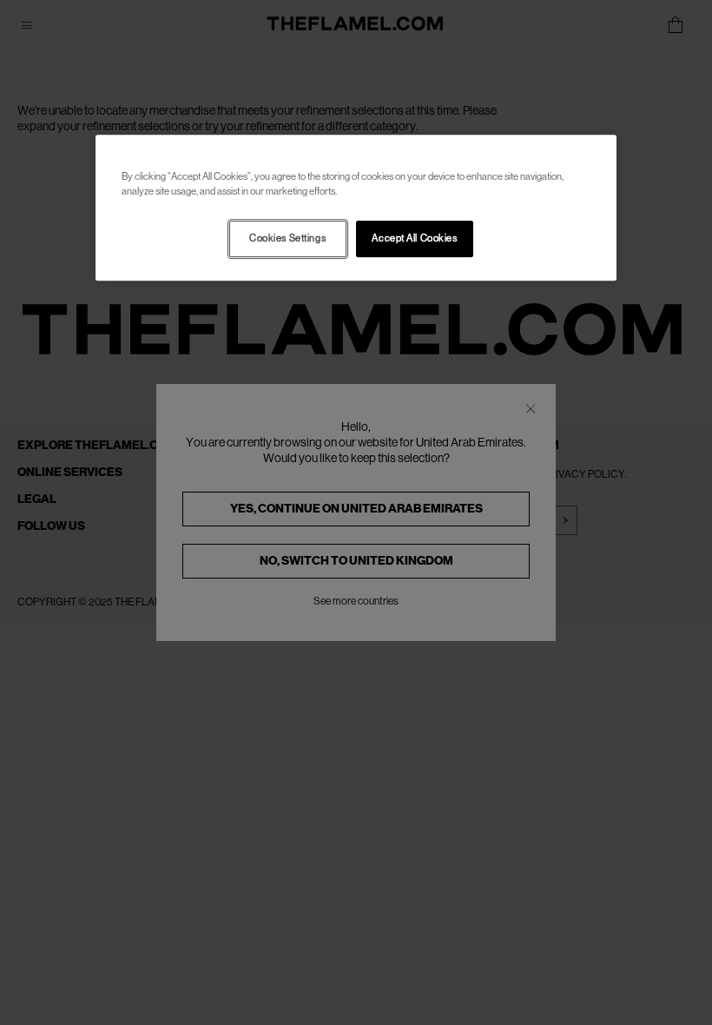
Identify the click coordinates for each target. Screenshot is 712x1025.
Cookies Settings (287, 238)
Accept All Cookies (414, 238)
